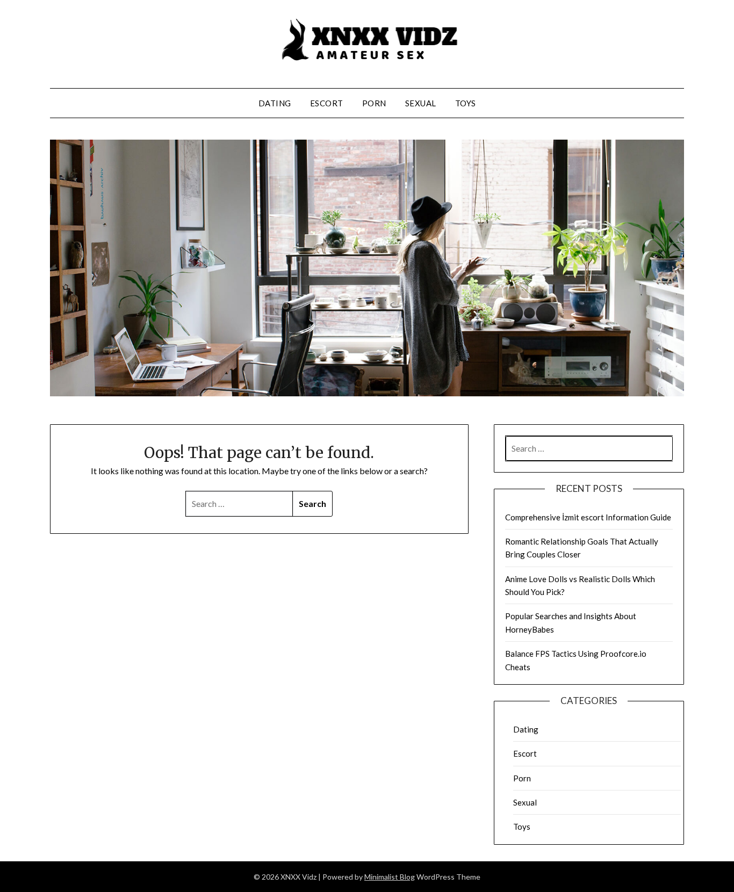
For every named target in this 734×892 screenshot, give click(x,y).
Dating (274, 103)
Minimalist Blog (389, 876)
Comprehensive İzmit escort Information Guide (588, 517)
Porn (374, 103)
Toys (465, 103)
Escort (326, 103)
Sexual (420, 103)
